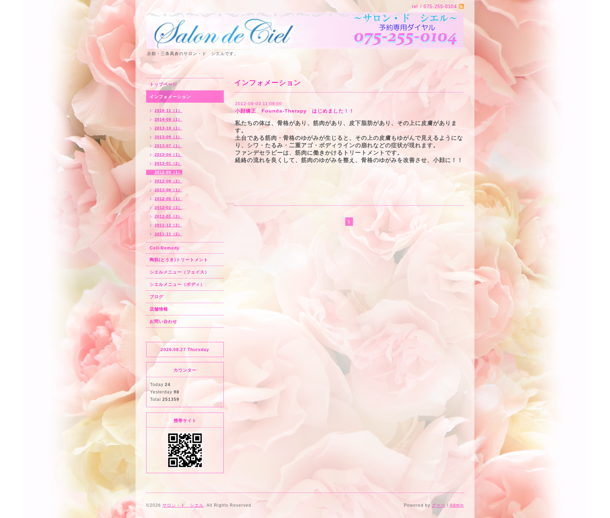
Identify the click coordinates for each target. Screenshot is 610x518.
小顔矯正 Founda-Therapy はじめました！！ (294, 111)
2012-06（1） (168, 190)
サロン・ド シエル (183, 505)
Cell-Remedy (165, 248)
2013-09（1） (168, 137)
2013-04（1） (168, 154)
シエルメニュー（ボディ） (177, 284)
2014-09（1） (168, 119)
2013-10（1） (168, 128)
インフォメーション (170, 96)
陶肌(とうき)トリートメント (179, 259)
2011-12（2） (168, 225)
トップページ (163, 84)
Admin (457, 505)
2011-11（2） (168, 234)
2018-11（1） (168, 110)
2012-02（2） (168, 207)
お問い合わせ (163, 321)
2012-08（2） (168, 181)
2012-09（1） (168, 172)
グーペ (438, 505)
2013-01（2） (168, 163)
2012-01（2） (168, 216)
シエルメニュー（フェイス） (179, 272)
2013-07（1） (168, 146)
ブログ (156, 296)
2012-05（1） (168, 199)
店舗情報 (159, 309)
